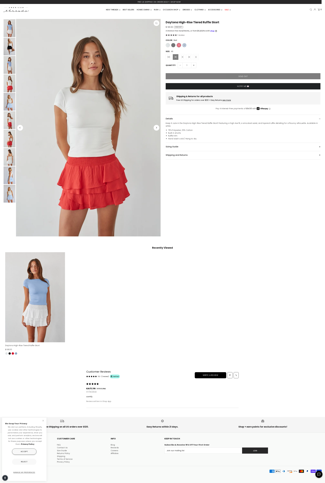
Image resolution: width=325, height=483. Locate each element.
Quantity (171, 65)
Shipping (61, 456)
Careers (114, 450)
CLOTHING (199, 9)
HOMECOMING (143, 9)
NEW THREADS (112, 9)
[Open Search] (311, 10)
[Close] (43, 420)
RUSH (156, 9)
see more (226, 100)
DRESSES (186, 9)
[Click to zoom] (156, 23)
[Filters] (230, 375)
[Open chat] (318, 474)
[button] (171, 35)
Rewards (115, 447)
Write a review (210, 375)
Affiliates (115, 453)
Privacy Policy (63, 462)
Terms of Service (65, 459)
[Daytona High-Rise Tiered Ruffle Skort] (35, 297)
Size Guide (62, 450)
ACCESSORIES (214, 9)
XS (176, 57)
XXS (168, 57)
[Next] (156, 128)
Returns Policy (63, 453)
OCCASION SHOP (170, 9)
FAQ (59, 445)
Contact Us (62, 447)
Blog (113, 445)
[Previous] (20, 128)
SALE (227, 9)
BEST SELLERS (128, 9)
